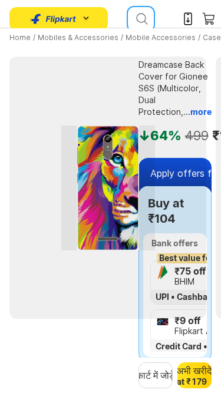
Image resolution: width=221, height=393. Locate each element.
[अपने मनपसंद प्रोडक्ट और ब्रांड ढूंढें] (141, 19)
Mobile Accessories (161, 37)
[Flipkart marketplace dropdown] (53, 19)
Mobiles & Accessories (78, 37)
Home (20, 37)
